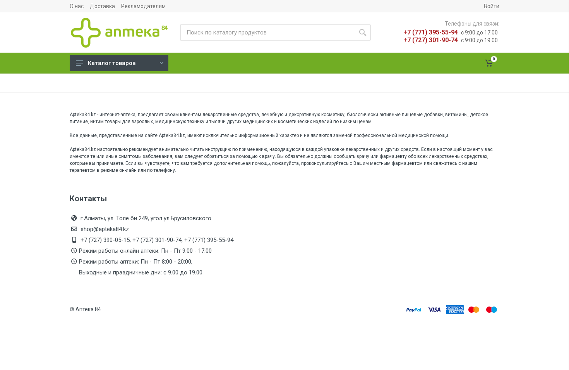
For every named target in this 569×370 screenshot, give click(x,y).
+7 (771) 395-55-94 (430, 32)
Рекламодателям (143, 6)
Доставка (102, 6)
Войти (491, 6)
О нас (77, 6)
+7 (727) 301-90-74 (430, 40)
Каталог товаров (111, 63)
